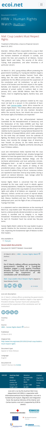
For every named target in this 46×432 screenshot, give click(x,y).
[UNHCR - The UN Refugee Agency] (32, 425)
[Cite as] (9, 286)
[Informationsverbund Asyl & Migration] (15, 425)
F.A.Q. (38, 383)
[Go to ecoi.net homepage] (12, 4)
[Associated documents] (16, 312)
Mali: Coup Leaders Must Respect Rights (18, 279)
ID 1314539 (34, 286)
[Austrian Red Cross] (17, 411)
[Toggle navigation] (41, 4)
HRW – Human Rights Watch (27, 254)
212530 (18, 365)
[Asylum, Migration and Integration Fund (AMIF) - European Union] (15, 418)
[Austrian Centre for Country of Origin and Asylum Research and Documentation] (34, 411)
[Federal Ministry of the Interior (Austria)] (29, 418)
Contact (39, 375)
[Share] (15, 286)
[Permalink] (20, 286)
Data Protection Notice (40, 388)
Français (8, 241)
